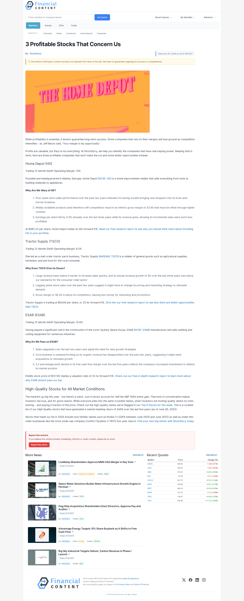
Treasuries (101, 33)
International (86, 33)
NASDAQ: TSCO (109, 256)
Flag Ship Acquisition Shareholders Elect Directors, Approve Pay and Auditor (99, 508)
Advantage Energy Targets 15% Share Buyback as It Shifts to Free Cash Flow (97, 530)
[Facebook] (190, 583)
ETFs (61, 25)
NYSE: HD (105, 178)
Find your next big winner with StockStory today (165, 421)
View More (137, 455)
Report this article (39, 445)
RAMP (106, 474)
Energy (81, 541)
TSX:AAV (97, 541)
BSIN (81, 563)
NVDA (150, 492)
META (150, 484)
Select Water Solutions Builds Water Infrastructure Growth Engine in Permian (99, 485)
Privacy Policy (124, 584)
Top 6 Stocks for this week (157, 405)
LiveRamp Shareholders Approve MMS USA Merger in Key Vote (97, 462)
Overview (47, 33)
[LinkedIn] (197, 583)
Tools (74, 25)
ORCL (150, 496)
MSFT (150, 488)
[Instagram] (204, 583)
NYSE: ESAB (142, 329)
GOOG (150, 480)
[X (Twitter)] (184, 583)
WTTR (82, 496)
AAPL (150, 468)
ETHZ (81, 519)
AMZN (150, 464)
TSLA (149, 500)
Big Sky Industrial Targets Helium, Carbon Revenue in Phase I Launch (94, 553)
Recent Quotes (162, 17)
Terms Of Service (141, 584)
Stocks (48, 25)
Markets (33, 25)
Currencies (71, 33)
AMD (149, 472)
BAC (149, 476)
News (59, 33)
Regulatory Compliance (86, 474)
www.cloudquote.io (131, 578)
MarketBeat (66, 474)
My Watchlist (186, 17)
